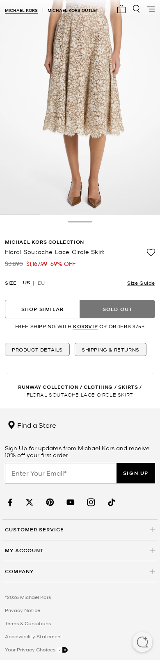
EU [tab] (41, 283)
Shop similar (42, 309)
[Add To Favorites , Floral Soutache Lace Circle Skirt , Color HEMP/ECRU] (151, 252)
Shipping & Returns (110, 349)
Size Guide (141, 283)
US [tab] (26, 283)
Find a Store (36, 424)
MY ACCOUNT (24, 550)
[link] (9, 502)
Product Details (37, 349)
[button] (142, 643)
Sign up (136, 472)
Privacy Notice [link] (22, 610)
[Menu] (151, 9)
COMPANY (19, 571)
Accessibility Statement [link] (33, 636)
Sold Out (118, 309)
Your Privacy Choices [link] (31, 649)
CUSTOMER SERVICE (34, 529)
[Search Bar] (136, 9)
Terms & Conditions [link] (28, 623)
